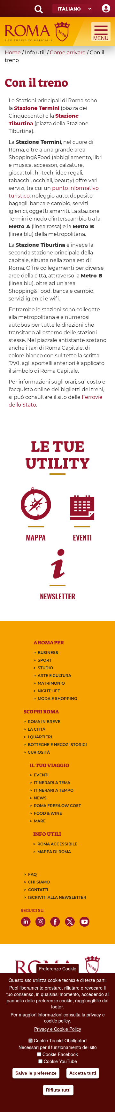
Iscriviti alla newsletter (57, 897)
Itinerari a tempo (53, 790)
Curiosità (39, 752)
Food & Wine (48, 813)
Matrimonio (51, 683)
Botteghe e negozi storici (57, 744)
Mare (40, 821)
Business (48, 652)
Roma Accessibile (57, 844)
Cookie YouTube (60, 1061)
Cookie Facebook (60, 1054)
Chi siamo (39, 882)
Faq (32, 874)
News (40, 798)
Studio (45, 667)
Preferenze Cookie (57, 968)
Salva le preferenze (36, 1073)
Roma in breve (44, 721)
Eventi (41, 775)
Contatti (38, 889)
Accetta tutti (82, 1073)
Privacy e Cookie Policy (57, 1029)
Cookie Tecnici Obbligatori (60, 1040)
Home (13, 53)
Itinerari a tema (52, 782)
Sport (44, 660)
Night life (49, 690)
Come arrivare (68, 53)
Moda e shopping (57, 698)
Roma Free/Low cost (57, 805)
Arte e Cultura (54, 675)
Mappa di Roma (54, 851)
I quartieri (40, 737)
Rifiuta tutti (58, 1090)
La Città (36, 729)
